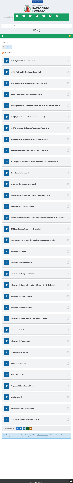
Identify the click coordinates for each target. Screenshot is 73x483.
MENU (5, 35)
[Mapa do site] (50, 15)
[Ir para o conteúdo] (62, 16)
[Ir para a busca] (16, 20)
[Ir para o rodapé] (20, 20)
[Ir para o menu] (66, 16)
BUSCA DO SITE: (7, 23)
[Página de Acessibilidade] (57, 15)
